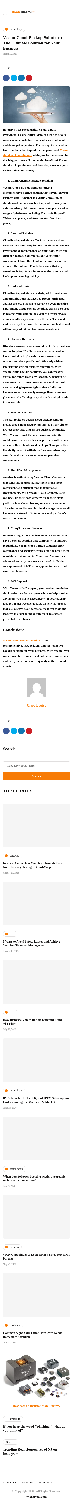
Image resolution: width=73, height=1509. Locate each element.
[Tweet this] (14, 78)
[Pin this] (29, 78)
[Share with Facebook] (6, 78)
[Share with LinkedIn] (21, 78)
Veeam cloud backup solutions (22, 640)
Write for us (45, 1482)
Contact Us (9, 1482)
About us (27, 1482)
